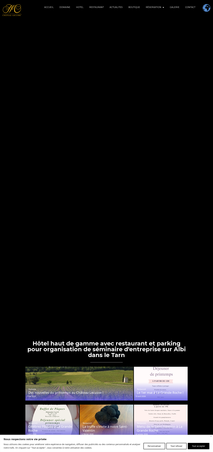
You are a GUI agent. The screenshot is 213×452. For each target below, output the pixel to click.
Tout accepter (198, 446)
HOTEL (79, 7)
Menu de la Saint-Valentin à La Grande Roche (159, 428)
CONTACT (190, 7)
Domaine (32, 389)
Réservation (153, 7)
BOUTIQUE (134, 7)
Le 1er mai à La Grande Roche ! (160, 392)
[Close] (211, 436)
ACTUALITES (116, 7)
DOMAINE (64, 7)
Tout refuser (176, 446)
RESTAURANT (96, 7)
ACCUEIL (49, 7)
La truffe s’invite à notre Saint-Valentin (105, 428)
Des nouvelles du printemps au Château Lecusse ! (65, 392)
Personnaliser (154, 446)
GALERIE (174, 7)
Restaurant (141, 389)
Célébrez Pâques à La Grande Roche (50, 428)
